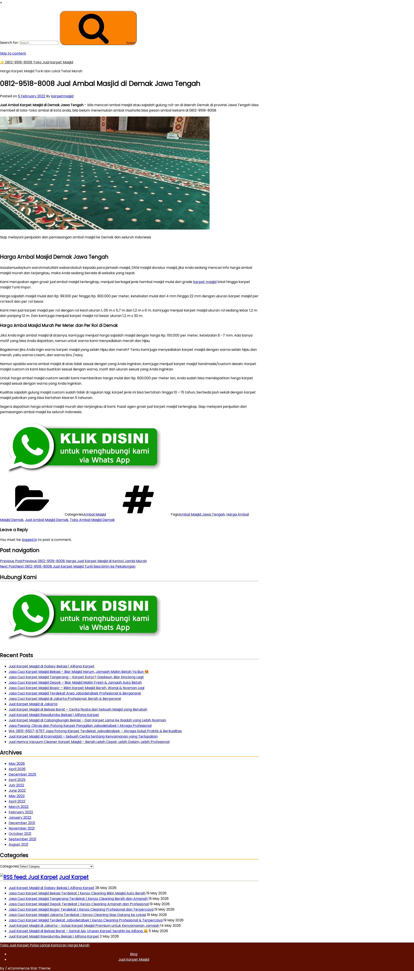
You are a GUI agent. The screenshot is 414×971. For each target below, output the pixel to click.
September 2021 (22, 839)
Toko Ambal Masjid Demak (92, 519)
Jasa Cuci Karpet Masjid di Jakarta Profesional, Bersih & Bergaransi (65, 698)
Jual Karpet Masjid (133, 959)
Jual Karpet (74, 877)
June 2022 (17, 790)
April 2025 (17, 779)
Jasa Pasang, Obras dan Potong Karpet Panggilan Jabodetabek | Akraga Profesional (80, 725)
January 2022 (20, 817)
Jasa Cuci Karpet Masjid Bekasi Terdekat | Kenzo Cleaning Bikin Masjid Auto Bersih (77, 893)
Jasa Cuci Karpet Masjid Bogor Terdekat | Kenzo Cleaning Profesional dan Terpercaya (81, 909)
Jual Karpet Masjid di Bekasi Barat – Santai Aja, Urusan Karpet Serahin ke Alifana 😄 (78, 931)
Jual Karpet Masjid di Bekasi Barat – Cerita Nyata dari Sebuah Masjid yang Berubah (78, 709)
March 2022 (18, 806)
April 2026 (17, 768)
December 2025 (22, 774)
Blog (133, 954)
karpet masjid (204, 281)
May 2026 (17, 763)
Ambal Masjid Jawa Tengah (202, 514)
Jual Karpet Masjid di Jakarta (33, 704)
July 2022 (16, 785)
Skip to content (13, 53)
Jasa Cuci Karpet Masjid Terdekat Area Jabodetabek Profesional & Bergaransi (75, 693)
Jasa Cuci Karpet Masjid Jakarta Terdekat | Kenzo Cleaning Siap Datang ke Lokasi (77, 914)
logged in (29, 539)
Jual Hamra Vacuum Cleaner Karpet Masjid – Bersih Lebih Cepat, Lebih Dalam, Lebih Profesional (89, 741)
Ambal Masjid (94, 514)
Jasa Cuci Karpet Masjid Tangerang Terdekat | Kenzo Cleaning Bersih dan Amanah (78, 898)
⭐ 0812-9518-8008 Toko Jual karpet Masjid (36, 62)
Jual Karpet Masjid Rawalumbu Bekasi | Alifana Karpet (54, 714)
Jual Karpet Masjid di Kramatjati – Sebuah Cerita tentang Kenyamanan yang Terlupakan (83, 736)
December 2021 (22, 822)
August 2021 (18, 844)
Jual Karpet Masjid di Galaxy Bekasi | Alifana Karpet (51, 666)
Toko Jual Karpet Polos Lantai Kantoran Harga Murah (44, 945)
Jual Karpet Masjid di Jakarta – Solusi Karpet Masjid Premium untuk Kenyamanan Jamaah (84, 925)
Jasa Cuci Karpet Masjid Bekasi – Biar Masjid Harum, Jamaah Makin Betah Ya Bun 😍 (79, 671)
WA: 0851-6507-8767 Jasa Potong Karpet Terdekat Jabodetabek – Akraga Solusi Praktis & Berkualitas (95, 731)
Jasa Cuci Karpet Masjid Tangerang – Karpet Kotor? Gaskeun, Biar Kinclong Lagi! (76, 677)
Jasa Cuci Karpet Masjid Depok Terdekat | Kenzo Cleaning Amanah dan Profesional (79, 904)
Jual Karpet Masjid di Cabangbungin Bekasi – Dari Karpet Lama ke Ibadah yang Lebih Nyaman (87, 720)
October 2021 (20, 833)
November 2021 (22, 828)
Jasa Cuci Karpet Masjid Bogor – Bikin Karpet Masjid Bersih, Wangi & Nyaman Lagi (76, 687)
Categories (9, 866)
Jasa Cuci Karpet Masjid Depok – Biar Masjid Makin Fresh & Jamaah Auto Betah (75, 682)
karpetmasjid (62, 96)
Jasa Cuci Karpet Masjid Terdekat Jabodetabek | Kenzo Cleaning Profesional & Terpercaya (86, 920)
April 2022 (17, 801)
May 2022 (17, 795)
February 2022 (21, 812)
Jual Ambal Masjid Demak (46, 519)
